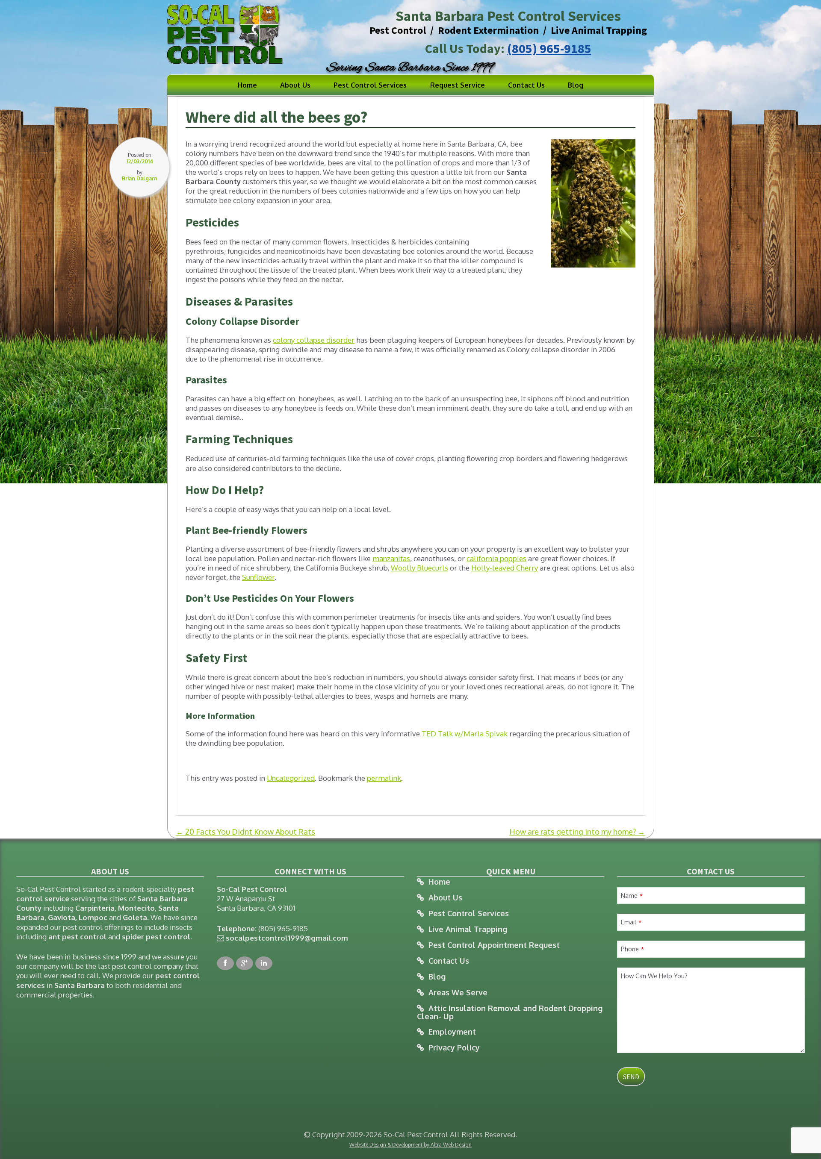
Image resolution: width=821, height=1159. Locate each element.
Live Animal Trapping (467, 929)
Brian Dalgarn (139, 178)
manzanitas (391, 558)
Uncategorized (291, 778)
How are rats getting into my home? (577, 831)
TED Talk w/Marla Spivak (465, 733)
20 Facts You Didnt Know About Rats (245, 831)
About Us (295, 85)
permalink (384, 778)
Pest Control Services (370, 85)
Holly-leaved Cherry (504, 567)
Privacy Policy (454, 1048)
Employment (452, 1032)
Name (632, 895)
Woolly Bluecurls (419, 567)
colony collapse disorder (313, 339)
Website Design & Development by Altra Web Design (410, 1144)
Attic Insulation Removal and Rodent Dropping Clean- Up (509, 1012)
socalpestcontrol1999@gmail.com (287, 937)
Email (631, 922)
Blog (575, 85)
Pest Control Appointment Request (494, 945)
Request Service (457, 85)
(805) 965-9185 (549, 48)
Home (247, 85)
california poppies (496, 558)
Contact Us (526, 85)
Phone (632, 949)
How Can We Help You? (654, 976)
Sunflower (258, 577)
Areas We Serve (457, 992)
